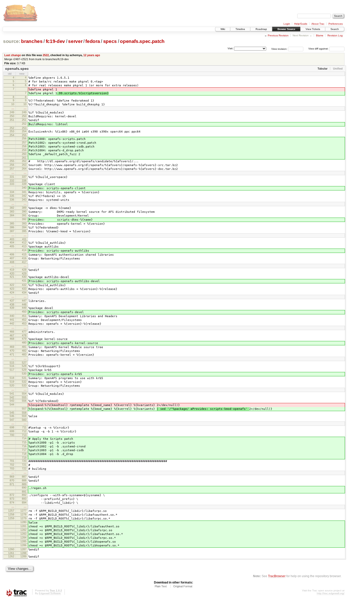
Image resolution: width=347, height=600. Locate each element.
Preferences (335, 23)
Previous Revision (278, 35)
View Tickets (313, 29)
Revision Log (335, 35)
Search (334, 29)
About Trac (317, 23)
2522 (46, 55)
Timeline (240, 29)
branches (31, 41)
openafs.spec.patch (142, 41)
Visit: (230, 48)
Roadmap (261, 29)
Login (286, 23)
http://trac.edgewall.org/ (330, 593)
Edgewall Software (50, 593)
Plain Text (161, 586)
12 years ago (91, 55)
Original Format (182, 586)
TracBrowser (277, 576)
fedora (92, 41)
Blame (319, 35)
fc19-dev (55, 41)
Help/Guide (300, 23)
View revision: (279, 48)
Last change (12, 55)
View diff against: (318, 48)
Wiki (222, 29)
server (75, 41)
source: (11, 41)
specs (110, 41)
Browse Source (286, 29)
